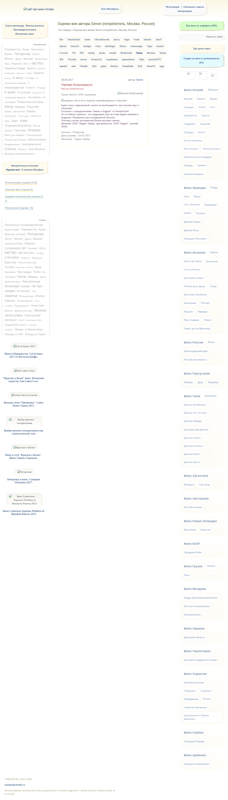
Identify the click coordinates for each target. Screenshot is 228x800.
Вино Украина (194, 628)
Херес (8, 111)
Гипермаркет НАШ (33, 320)
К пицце (41, 87)
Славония (205, 691)
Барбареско (190, 115)
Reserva (22, 149)
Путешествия (26, 296)
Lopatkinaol (112, 59)
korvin (84, 59)
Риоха (207, 320)
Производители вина (24, 29)
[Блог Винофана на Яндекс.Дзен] (203, 78)
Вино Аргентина (196, 475)
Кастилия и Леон (193, 278)
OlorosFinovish (102, 39)
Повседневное (34, 135)
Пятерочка (22, 54)
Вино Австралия (196, 498)
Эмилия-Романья (194, 174)
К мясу (18, 78)
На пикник (34, 97)
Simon (139, 79)
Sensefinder (127, 66)
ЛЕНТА (36, 54)
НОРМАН (9, 330)
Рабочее (10, 300)
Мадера (20, 106)
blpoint (63, 46)
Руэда (213, 286)
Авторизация (185, 11)
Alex (94, 66)
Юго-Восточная (193, 507)
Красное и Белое (15, 234)
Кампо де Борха (193, 261)
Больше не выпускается (20, 153)
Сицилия (205, 123)
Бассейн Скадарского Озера (200, 659)
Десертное (19, 111)
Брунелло (21, 73)
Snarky (163, 53)
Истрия (207, 699)
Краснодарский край (195, 351)
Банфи (25, 286)
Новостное (37, 305)
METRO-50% (26, 253)
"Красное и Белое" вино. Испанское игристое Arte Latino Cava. (23, 380)
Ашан (25, 49)
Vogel (149, 46)
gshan (103, 66)
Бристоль (10, 262)
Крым (38, 267)
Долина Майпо (192, 454)
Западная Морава (194, 741)
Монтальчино (191, 149)
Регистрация (172, 7)
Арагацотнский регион (196, 764)
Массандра (24, 272)
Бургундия (211, 204)
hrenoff (160, 46)
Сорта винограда (14, 25)
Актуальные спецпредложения (24, 225)
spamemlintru (128, 59)
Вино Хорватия (195, 674)
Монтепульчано (211, 149)
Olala (141, 59)
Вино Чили (192, 396)
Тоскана (10, 267)
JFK (61, 59)
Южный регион (192, 614)
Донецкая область (194, 637)
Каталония (190, 303)
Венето (201, 98)
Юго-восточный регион (197, 606)
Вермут (31, 111)
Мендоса (189, 484)
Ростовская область (195, 359)
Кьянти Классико (27, 262)
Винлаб (28, 58)
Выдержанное (12, 144)
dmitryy (114, 66)
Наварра (202, 311)
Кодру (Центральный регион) (200, 597)
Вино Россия (193, 342)
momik (112, 53)
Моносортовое (37, 139)
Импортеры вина (24, 33)
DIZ (82, 53)
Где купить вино (201, 48)
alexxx (116, 39)
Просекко (20, 130)
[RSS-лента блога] (214, 78)
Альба (202, 107)
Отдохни (16, 63)
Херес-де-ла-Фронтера (197, 328)
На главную (65, 30)
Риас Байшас (191, 320)
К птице (29, 78)
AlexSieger (110, 46)
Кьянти (31, 68)
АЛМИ (21, 320)
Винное (9, 310)
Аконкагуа (210, 395)
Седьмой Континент (16, 324)
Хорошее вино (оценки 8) (19, 189)
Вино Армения (195, 755)
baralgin (87, 46)
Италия (40, 296)
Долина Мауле (192, 462)
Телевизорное (25, 300)
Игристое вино (13, 281)
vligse (127, 39)
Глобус (40, 253)
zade (73, 66)
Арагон (214, 252)
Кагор (9, 106)
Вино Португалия (197, 373)
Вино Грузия (193, 566)
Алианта (25, 257)
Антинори (12, 286)
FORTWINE (12, 257)
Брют (15, 120)
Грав (186, 196)
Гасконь (200, 213)
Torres (37, 272)
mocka (102, 53)
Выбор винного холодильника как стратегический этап (23, 432)
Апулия (188, 98)
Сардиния (189, 123)
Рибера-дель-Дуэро (194, 286)
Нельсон (205, 529)
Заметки (11, 296)
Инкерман (10, 272)
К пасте (30, 87)
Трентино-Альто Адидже (198, 157)
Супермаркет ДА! (15, 248)
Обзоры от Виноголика (29, 329)
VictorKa (72, 59)
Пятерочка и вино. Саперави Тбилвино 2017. (23, 481)
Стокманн (32, 325)
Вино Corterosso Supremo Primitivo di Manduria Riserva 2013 (23, 512)
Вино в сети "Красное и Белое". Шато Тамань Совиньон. (23, 456)
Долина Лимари (193, 421)
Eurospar (33, 248)
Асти (212, 107)
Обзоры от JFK (14, 334)
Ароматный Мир (14, 243)
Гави (29, 73)
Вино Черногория (197, 651)
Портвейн (33, 106)
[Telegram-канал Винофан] (191, 78)
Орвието (38, 73)
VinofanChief (73, 39)
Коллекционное (31, 144)
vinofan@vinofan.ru (15, 785)
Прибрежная (191, 699)
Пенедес (205, 303)
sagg (162, 66)
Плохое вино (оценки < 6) (19, 207)
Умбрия (188, 165)
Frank (136, 39)
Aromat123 (96, 59)
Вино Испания (194, 252)
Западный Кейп (193, 552)
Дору (200, 382)
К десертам (36, 93)
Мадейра (213, 382)
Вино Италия (193, 90)
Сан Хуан (204, 484)
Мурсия (188, 311)
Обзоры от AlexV (35, 334)
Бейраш (188, 382)
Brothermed (126, 53)
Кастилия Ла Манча (195, 294)
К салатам (23, 92)
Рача (186, 575)
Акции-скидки (12, 229)
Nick (140, 66)
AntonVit (151, 66)
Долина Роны (191, 230)
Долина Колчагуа (193, 446)
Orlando (84, 66)
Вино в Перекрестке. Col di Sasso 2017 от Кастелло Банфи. (23, 355)
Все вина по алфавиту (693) (201, 25)
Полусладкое (23, 116)
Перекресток (13, 49)
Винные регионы (35, 25)
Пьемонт (189, 107)
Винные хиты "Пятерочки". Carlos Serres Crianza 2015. (23, 404)
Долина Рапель (192, 438)
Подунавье (190, 691)
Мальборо (190, 529)
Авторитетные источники (24, 165)
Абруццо (213, 89)
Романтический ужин (30, 102)
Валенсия (211, 261)
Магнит (9, 58)
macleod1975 (154, 59)
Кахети (211, 565)
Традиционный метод (18, 125)
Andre (87, 39)
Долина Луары (192, 221)
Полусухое (10, 116)
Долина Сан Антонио (195, 413)
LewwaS (64, 53)
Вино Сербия (194, 732)
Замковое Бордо (15, 68)
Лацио (213, 98)
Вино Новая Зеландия (200, 521)
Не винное (23, 291)
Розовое (34, 130)
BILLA (26, 63)
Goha (97, 46)
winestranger (137, 46)
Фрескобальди (31, 281)
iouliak (91, 53)
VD (73, 53)
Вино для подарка (15, 135)
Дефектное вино (24, 310)
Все (61, 39)
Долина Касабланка (194, 405)
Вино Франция (195, 188)
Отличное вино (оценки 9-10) (21, 182)
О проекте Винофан (32, 169)
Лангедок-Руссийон (195, 238)
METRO (38, 63)
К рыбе (10, 92)
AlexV (159, 39)
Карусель (37, 257)
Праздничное (21, 305)
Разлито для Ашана (15, 139)
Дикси (18, 59)
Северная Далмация (195, 707)
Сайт (34, 291)
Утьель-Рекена (192, 269)
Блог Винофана (110, 9)
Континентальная (194, 682)
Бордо (214, 187)
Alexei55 (75, 46)
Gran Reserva (37, 149)
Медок (197, 196)
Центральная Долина (196, 429)
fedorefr (147, 39)
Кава (24, 120)
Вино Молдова (195, 589)
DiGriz (123, 46)
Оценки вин (13, 169)
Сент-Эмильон (192, 204)
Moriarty (151, 53)
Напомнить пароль (193, 7)
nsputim (63, 66)
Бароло (8, 78)
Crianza (10, 149)
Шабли (187, 213)
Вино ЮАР (192, 543)
